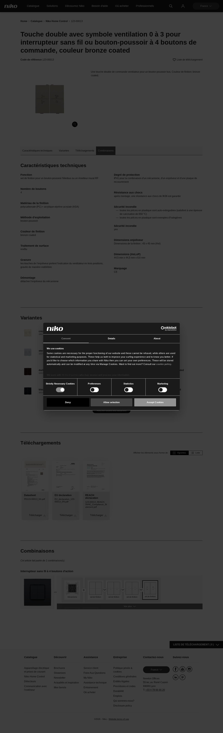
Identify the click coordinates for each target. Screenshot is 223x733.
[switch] (94, 389)
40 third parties (70, 375)
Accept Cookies (155, 402)
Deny (68, 402)
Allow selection (111, 402)
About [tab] (157, 338)
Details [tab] (111, 338)
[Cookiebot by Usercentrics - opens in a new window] (163, 328)
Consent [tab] (66, 338)
